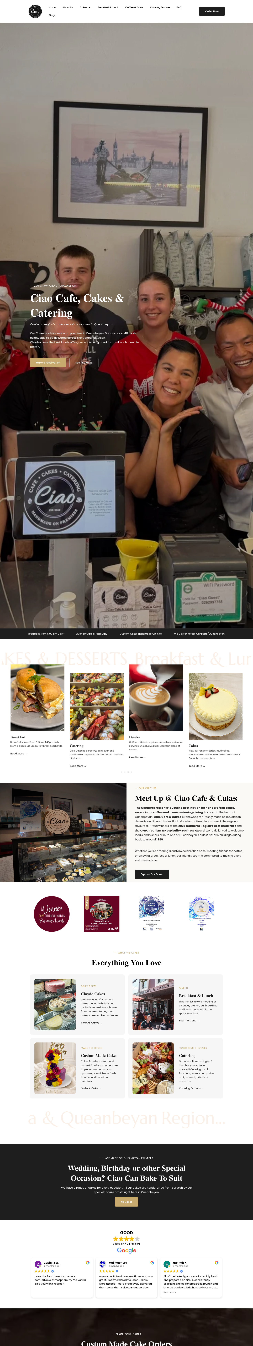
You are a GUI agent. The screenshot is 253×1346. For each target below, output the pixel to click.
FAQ (179, 7)
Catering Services (160, 7)
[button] (11, 715)
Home (52, 7)
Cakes (83, 7)
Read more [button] (170, 1292)
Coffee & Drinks (134, 7)
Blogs (52, 15)
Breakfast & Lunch (108, 7)
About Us (67, 7)
